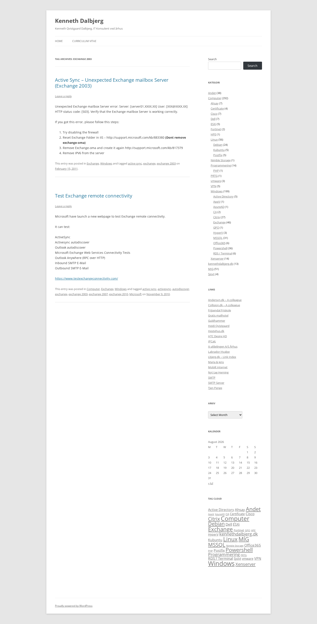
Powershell (220, 248)
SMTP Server (216, 383)
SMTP (211, 377)
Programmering (221, 165)
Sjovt (211, 274)
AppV (216, 202)
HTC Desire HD (217, 336)
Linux (214, 139)
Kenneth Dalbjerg (79, 21)
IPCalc (212, 341)
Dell (213, 119)
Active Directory (223, 196)
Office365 (219, 243)
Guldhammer (216, 321)
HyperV (218, 233)
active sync (135, 163)
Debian (217, 145)
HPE (213, 134)
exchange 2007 (98, 294)
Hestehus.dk (216, 331)
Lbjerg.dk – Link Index (222, 357)
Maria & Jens (216, 362)
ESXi (213, 124)
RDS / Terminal (222, 253)
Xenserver (217, 258)
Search (212, 59)
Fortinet (216, 129)
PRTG (214, 176)
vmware (216, 181)
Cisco (214, 114)
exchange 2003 (166, 163)
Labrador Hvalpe (219, 352)
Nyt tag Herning (218, 372)
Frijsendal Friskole (219, 310)
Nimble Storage (221, 160)
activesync (164, 289)
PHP (216, 170)
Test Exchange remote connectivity (93, 195)
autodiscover (180, 289)
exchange (149, 163)
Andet (212, 93)
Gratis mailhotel (218, 315)
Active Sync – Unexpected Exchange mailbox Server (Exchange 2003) (111, 83)
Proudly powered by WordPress (74, 606)
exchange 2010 (118, 294)
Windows (106, 163)
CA (215, 212)
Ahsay (214, 103)
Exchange (93, 163)
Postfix (217, 155)
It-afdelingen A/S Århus (222, 346)
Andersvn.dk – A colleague (225, 300)
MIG (210, 269)
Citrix (216, 217)
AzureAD (218, 207)
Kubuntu (219, 150)
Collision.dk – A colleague (224, 305)
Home (59, 41)
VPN (213, 186)
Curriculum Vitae (84, 41)
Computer (93, 289)
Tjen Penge (215, 388)
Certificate (217, 108)
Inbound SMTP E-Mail (70, 263)
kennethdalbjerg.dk (220, 264)
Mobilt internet (218, 367)
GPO (216, 227)
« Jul (210, 483)
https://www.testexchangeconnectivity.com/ (86, 278)
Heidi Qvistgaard (218, 326)
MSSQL (218, 238)
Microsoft (135, 294)
